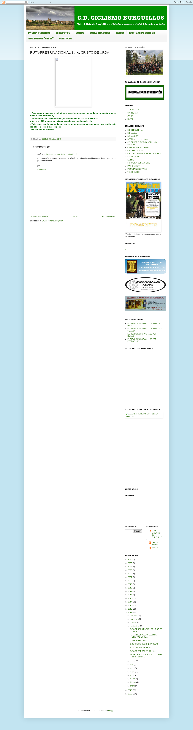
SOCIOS (80, 33)
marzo (133, 679)
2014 (130, 602)
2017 (130, 591)
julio (132, 665)
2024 (130, 567)
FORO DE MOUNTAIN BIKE (138, 163)
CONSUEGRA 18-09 (138, 641)
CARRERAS (132, 113)
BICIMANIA (132, 133)
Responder (42, 169)
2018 (130, 588)
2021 (130, 577)
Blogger (111, 711)
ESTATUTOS (63, 33)
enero (132, 686)
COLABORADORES (100, 33)
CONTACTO (65, 39)
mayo (132, 672)
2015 (130, 598)
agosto (133, 661)
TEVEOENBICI (133, 172)
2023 (130, 570)
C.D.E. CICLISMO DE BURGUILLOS (157, 535)
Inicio (75, 216)
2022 (130, 574)
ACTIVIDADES (133, 110)
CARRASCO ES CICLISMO (138, 147)
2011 (130, 612)
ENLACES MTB (133, 157)
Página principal (39, 33)
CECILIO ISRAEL (155, 544)
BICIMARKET (132, 136)
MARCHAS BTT (133, 166)
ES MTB (130, 160)
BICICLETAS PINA (134, 130)
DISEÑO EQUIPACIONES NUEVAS (144, 644)
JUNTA (130, 116)
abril (132, 675)
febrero (133, 682)
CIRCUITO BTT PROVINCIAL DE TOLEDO (144, 154)
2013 (130, 605)
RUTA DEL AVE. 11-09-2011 (141, 648)
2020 (130, 581)
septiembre (135, 626)
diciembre (134, 616)
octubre (133, 622)
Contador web (130, 250)
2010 (130, 690)
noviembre (134, 619)
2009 (130, 694)
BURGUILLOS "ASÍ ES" (41, 39)
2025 (130, 563)
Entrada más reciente (39, 216)
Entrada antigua (108, 216)
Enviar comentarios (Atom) (52, 221)
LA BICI (120, 33)
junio (132, 668)
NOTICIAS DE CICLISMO (142, 33)
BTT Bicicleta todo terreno (138, 139)
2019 (130, 584)
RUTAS (130, 119)
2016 (130, 595)
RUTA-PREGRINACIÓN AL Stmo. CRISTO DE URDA (143, 636)
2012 (130, 609)
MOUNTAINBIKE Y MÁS (137, 169)
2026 (130, 560)
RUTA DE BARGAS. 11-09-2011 (143, 651)
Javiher (155, 548)
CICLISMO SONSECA (136, 151)
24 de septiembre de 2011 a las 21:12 (61, 154)
